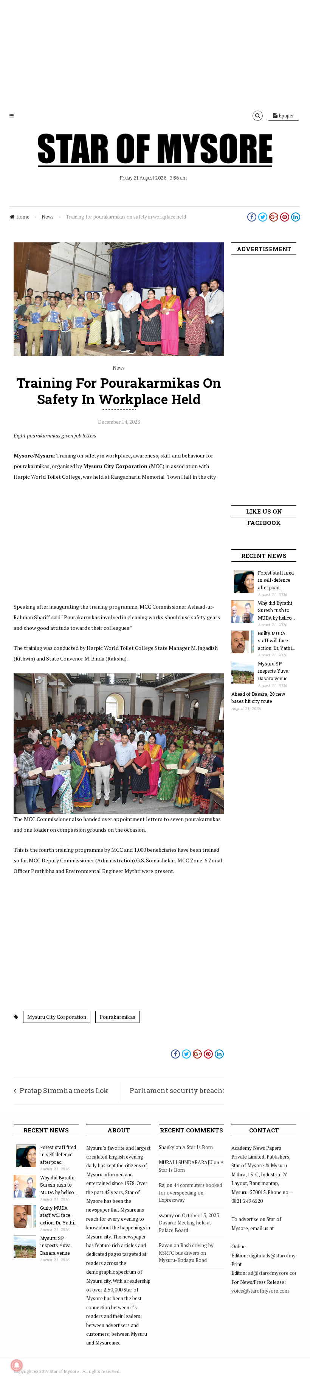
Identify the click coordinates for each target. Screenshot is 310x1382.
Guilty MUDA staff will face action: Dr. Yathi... (276, 640)
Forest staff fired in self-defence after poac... (276, 580)
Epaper (285, 115)
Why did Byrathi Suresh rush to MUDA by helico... (276, 610)
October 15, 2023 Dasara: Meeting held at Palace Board (189, 1223)
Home (22, 216)
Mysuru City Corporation (56, 1016)
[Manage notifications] (17, 1365)
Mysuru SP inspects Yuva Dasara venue (273, 671)
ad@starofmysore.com (273, 1273)
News (48, 216)
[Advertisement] (155, 53)
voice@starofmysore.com (260, 1290)
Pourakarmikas (117, 1016)
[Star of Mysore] (155, 159)
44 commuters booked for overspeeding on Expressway (190, 1192)
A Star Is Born (197, 1147)
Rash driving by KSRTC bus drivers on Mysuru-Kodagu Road (186, 1252)
